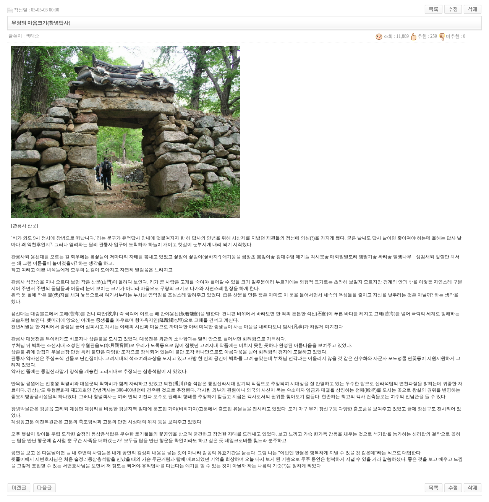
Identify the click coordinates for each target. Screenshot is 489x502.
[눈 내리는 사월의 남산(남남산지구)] (44, 487)
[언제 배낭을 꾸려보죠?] (19, 487)
